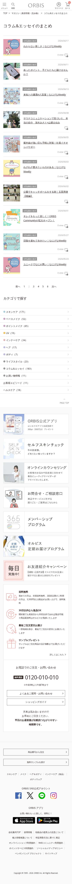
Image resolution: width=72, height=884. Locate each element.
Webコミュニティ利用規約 (51, 842)
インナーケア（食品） (55, 774)
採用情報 (28, 832)
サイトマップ (51, 853)
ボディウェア (36, 779)
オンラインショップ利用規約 (22, 842)
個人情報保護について (22, 837)
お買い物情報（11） (16, 375)
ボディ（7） (12, 354)
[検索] (13, 4)
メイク (23, 774)
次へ (54, 286)
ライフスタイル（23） (18, 361)
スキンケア (12, 774)
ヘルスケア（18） (12, 390)
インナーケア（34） (16, 340)
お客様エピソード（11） (16, 382)
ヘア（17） (12, 347)
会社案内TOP (15, 832)
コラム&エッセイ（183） (19, 368)
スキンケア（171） (16, 311)
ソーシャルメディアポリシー (50, 848)
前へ (18, 286)
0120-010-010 (41, 677)
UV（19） (11, 333)
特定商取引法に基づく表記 (48, 837)
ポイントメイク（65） (18, 326)
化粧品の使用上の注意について (49, 832)
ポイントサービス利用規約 (21, 848)
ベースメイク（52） (16, 318)
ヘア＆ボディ (36, 774)
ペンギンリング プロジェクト (28, 853)
